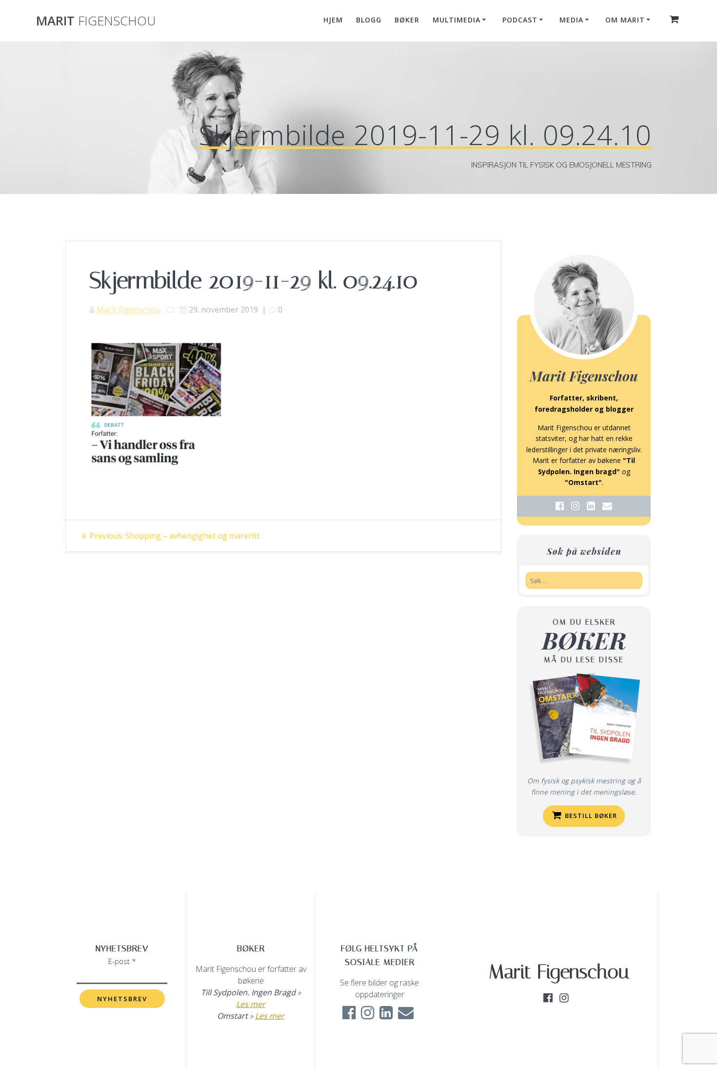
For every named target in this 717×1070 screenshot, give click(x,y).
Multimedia (456, 19)
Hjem (333, 19)
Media (571, 19)
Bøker (407, 19)
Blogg (368, 19)
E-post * (122, 961)
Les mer (250, 1004)
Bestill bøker (590, 815)
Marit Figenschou (128, 309)
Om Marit (625, 19)
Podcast (520, 19)
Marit (96, 21)
